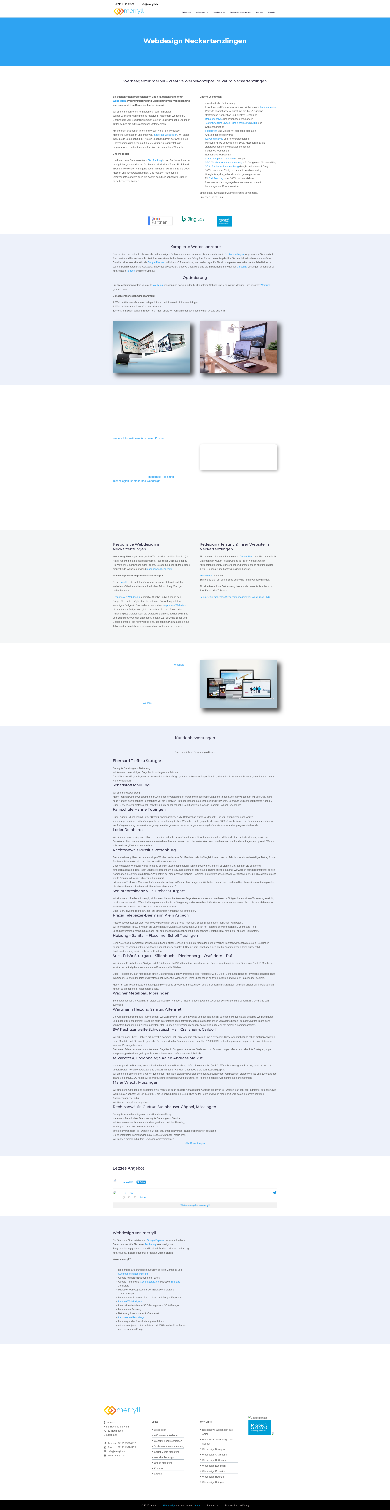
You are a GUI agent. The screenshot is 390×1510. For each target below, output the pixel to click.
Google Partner (156, 262)
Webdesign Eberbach (214, 1465)
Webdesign (186, 12)
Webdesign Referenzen (240, 12)
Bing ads (175, 1281)
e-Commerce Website (165, 1435)
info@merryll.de (116, 1451)
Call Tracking (216, 178)
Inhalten (125, 582)
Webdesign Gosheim (213, 1471)
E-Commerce (227, 158)
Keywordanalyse (214, 138)
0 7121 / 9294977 (124, 4)
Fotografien (211, 131)
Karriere (259, 12)
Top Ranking (155, 160)
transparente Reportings (131, 1317)
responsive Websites (174, 605)
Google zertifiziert (149, 1281)
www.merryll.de (116, 1455)
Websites (179, 664)
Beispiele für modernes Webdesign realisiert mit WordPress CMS (235, 597)
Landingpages (219, 12)
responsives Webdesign (159, 569)
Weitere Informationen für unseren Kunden (139, 438)
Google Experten (156, 1240)
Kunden (130, 270)
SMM (254, 123)
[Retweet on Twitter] (130, 1197)
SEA (207, 166)
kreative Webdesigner (130, 1301)
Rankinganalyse (214, 119)
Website (147, 703)
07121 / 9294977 (126, 1443)
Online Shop (212, 158)
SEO (207, 162)
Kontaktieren (206, 575)
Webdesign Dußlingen (214, 1460)
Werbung (158, 285)
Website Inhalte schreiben (168, 1441)
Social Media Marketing (237, 123)
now (131, 1193)
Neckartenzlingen (234, 254)
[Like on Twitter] (136, 1197)
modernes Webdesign (165, 135)
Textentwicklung (213, 123)
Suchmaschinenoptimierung (227, 162)
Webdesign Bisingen (213, 1449)
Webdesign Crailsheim (214, 1454)
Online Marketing (163, 1463)
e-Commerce (202, 12)
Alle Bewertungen (195, 1143)
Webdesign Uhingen (213, 1482)
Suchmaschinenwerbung (225, 166)
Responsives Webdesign (126, 597)
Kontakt (271, 12)
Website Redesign (164, 1457)
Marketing (241, 266)
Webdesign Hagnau (213, 1476)
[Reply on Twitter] (124, 1197)
